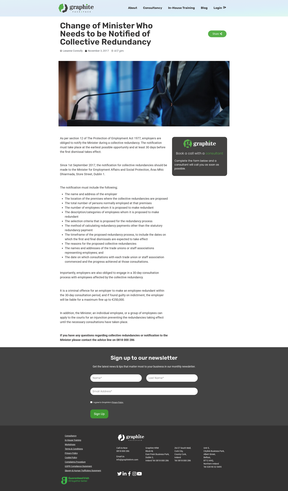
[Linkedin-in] (124, 473)
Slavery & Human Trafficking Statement (83, 470)
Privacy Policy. (117, 402)
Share (216, 33)
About (132, 8)
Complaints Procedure (75, 462)
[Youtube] (139, 473)
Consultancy (152, 8)
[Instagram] (134, 473)
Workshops (70, 444)
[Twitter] (119, 473)
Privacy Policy (71, 453)
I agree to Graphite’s (108, 402)
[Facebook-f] (129, 473)
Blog (204, 8)
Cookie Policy (71, 457)
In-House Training (181, 8)
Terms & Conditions (74, 449)
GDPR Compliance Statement (78, 466)
